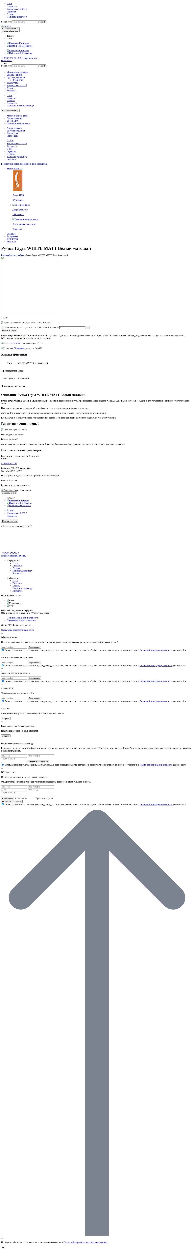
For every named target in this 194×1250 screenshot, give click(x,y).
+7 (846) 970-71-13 (10, 58)
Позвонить (6, 60)
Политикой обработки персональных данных (85, 1242)
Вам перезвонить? (28, 58)
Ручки (23, 255)
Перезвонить (34, 647)
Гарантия (11, 11)
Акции (10, 14)
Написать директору (17, 17)
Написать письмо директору (20, 105)
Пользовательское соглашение (21, 620)
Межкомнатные (14, 168)
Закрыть (5, 718)
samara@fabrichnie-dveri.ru (13, 556)
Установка (19, 348)
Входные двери (14, 75)
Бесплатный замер (10, 111)
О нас (9, 3)
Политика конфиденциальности (22, 618)
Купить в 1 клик (9, 331)
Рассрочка (12, 6)
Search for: (6, 22)
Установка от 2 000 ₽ (17, 9)
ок (3, 1247)
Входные (11, 234)
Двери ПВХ (12, 121)
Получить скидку (9, 521)
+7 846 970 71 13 (9, 463)
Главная (5, 255)
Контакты (11, 90)
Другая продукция (16, 77)
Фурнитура (17, 80)
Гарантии (11, 98)
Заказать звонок (9, 493)
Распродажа (12, 82)
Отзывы (11, 100)
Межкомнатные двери (17, 72)
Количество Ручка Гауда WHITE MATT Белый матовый (32, 327)
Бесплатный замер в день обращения (10, 30)
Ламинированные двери (18, 123)
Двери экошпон (14, 118)
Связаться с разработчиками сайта (17, 630)
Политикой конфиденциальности (156, 650)
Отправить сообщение (38, 762)
